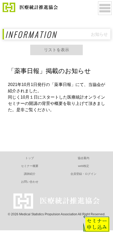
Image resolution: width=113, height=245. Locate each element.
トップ (29, 158)
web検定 (83, 165)
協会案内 (83, 158)
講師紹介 (29, 173)
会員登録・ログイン (83, 173)
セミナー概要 (29, 165)
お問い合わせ (29, 181)
